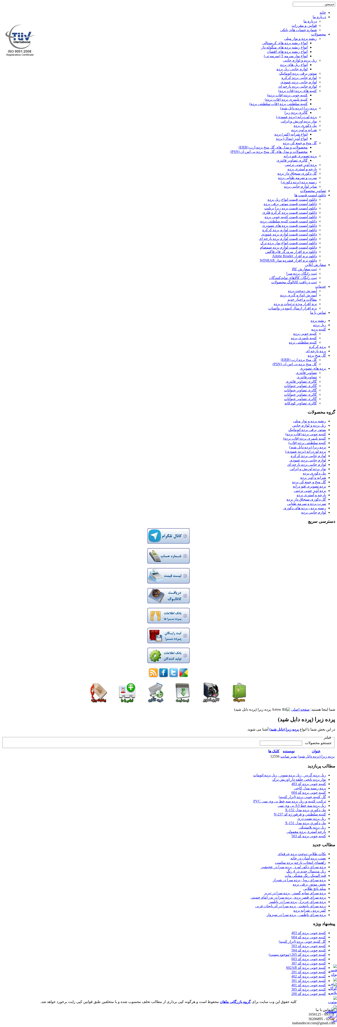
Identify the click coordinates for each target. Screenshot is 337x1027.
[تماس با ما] (127, 701)
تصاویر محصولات (313, 191)
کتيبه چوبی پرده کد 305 (308, 989)
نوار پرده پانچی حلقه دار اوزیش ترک (299, 779)
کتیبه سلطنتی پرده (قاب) (307, 443)
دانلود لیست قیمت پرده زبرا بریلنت (290, 208)
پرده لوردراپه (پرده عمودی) (296, 117)
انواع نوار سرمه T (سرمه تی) (286, 56)
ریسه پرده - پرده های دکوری (304, 508)
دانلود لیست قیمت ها (310, 195)
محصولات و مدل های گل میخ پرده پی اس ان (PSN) (269, 152)
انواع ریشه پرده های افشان (287, 52)
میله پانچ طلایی (314, 889)
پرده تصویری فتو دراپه (300, 156)
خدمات (320, 286)
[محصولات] (239, 701)
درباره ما (319, 17)
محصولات (318, 34)
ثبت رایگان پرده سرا (301, 273)
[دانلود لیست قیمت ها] (182, 701)
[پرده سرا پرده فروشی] (168, 622)
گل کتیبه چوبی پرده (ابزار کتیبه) (302, 797)
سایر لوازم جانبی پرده (300, 186)
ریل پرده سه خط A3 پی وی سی (302, 806)
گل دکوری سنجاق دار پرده (297, 173)
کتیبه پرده (318, 329)
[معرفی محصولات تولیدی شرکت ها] (168, 662)
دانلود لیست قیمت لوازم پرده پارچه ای (288, 239)
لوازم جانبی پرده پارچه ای (297, 86)
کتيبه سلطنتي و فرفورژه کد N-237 (300, 814)
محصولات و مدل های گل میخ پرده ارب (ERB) (273, 147)
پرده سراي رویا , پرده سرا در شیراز (299, 880)
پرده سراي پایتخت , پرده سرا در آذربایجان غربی (290, 906)
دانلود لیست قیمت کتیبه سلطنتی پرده (288, 221)
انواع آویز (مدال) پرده (292, 139)
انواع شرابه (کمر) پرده (291, 134)
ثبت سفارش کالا (304, 269)
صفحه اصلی (300, 709)
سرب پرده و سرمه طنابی (306, 504)
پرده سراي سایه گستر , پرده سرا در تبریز (295, 893)
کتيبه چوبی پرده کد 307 (308, 963)
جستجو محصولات (317, 743)
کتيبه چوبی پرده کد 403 (308, 784)
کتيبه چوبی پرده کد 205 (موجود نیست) (297, 955)
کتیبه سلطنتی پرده (303, 342)
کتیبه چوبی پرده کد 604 (308, 792)
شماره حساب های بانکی (298, 30)
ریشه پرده (318, 320)
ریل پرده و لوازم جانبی (300, 60)
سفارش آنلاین (315, 265)
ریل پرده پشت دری (311, 819)
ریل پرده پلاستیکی (312, 827)
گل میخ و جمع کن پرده (300, 143)
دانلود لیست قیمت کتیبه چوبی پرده (291, 217)
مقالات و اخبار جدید (302, 299)
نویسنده (289, 751)
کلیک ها (273, 751)
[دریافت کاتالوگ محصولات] (168, 602)
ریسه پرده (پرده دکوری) (299, 182)
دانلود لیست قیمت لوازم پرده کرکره (289, 230)
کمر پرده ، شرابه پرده (309, 910)
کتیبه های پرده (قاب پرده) (297, 91)
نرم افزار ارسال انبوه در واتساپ (292, 308)
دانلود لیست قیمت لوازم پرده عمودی (289, 234)
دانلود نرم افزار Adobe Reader (294, 256)
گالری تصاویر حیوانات (300, 386)
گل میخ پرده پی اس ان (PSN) (295, 364)
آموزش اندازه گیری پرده (298, 295)
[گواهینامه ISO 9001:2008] (20, 55)
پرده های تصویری (313, 368)
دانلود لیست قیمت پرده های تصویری (289, 226)
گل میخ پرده (317, 355)
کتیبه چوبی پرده (305, 334)
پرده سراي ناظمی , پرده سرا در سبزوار (296, 915)
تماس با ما (318, 312)
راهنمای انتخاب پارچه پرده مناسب (300, 862)
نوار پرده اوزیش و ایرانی (299, 121)
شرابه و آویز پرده (304, 130)
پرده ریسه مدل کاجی (310, 788)
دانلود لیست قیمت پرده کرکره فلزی (289, 212)
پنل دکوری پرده (305, 125)
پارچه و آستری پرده (302, 169)
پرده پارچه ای (316, 351)
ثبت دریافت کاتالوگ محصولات (294, 282)
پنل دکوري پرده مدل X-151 (305, 823)
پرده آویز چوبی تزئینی (301, 165)
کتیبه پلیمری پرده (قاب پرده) (286, 99)
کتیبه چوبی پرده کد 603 (308, 959)
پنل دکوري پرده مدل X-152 (305, 810)
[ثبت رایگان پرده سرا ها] (168, 642)
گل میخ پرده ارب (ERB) (299, 360)
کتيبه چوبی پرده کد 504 (308, 950)
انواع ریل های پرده (294, 65)
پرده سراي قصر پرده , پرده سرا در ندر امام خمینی (288, 897)
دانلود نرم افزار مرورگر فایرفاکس (291, 252)
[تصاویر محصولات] (211, 701)
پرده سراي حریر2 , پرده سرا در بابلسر (297, 902)
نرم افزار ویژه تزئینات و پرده (295, 304)
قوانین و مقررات (304, 25)
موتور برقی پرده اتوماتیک (298, 73)
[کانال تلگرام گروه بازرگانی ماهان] (168, 542)
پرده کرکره (317, 347)
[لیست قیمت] (168, 582)
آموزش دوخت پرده (302, 291)
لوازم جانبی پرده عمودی (298, 82)
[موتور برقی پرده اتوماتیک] (98, 701)
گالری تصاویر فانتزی (292, 160)
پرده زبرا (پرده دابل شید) (298, 108)
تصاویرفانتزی (307, 377)
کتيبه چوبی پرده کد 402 (308, 976)
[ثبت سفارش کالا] (155, 701)
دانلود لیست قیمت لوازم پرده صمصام (288, 247)
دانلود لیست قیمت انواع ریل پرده (292, 199)
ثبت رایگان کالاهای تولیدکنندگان (293, 278)
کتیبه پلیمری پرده (304, 338)
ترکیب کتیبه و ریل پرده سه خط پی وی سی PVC (289, 801)
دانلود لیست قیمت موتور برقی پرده (290, 204)
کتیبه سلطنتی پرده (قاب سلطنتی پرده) (278, 104)
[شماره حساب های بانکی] (168, 562)
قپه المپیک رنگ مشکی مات (305, 876)
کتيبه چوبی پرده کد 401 (308, 985)
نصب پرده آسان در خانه (308, 858)
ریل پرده (319, 325)
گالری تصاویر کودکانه (301, 403)
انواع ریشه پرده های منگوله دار (284, 47)
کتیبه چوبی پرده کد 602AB (306, 968)
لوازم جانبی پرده (313, 512)
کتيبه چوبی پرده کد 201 (308, 972)
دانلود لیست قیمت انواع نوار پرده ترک (288, 243)
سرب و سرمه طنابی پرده (297, 178)
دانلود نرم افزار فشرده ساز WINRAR (288, 260)
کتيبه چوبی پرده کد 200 (308, 994)
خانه (323, 12)
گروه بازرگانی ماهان (235, 1002)
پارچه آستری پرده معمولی (306, 832)
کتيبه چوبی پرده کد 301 (308, 981)
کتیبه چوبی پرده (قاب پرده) (287, 95)
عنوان (316, 751)
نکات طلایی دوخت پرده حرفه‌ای (302, 854)
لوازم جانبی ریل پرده (292, 69)
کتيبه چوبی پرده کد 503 (308, 836)
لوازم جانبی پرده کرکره (299, 78)
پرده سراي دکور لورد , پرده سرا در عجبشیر (293, 867)
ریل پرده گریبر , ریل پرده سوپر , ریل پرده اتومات (289, 775)
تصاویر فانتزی (306, 373)
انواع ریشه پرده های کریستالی (285, 43)
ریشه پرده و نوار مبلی (300, 39)
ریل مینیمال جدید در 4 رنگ (306, 871)
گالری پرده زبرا (296, 112)
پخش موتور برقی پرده (309, 884)
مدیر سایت (288, 756)
